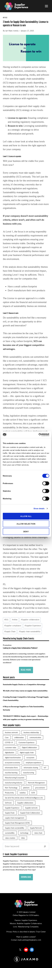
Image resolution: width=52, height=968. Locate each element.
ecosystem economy (12, 762)
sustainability (10, 833)
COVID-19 (9, 742)
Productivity (9, 792)
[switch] (45, 483)
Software (8, 803)
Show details (39, 508)
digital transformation (13, 757)
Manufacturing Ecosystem (14, 777)
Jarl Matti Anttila (11, 31)
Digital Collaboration (29, 747)
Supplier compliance (12, 625)
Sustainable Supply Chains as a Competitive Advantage (24, 684)
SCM (33, 792)
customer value (10, 747)
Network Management (36, 782)
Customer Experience (26, 742)
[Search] (44, 846)
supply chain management (14, 818)
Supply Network (36, 828)
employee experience (33, 762)
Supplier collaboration (30, 619)
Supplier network (31, 808)
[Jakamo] (26, 959)
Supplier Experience (33, 625)
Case (6, 737)
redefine (23, 792)
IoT (45, 767)
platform (26, 787)
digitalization (9, 752)
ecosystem (30, 757)
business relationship (31, 732)
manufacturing (28, 772)
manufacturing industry (13, 782)
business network (11, 732)
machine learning (11, 772)
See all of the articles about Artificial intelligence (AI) (24, 798)
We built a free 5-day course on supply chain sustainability (25, 691)
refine (14, 619)
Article (5, 17)
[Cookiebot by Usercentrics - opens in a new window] (38, 434)
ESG (6, 619)
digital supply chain (27, 752)
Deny (26, 531)
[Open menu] (46, 6)
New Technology (11, 787)
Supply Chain (9, 631)
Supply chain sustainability (30, 631)
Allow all (26, 516)
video (23, 838)
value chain (38, 833)
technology (24, 833)
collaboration (19, 737)
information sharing (31, 767)
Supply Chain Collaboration (30, 813)
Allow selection (26, 524)
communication (35, 737)
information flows (11, 767)
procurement (40, 787)
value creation (10, 838)
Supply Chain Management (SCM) (17, 823)
